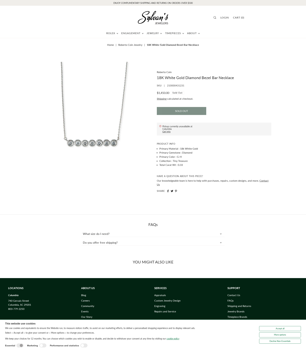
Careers (85, 300)
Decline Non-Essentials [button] (280, 341)
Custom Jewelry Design (167, 300)
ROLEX (111, 33)
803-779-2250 (16, 308)
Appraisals (160, 295)
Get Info (166, 131)
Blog (83, 295)
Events (85, 311)
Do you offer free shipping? (100, 242)
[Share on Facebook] (168, 191)
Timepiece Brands (237, 316)
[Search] (215, 17)
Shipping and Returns (239, 305)
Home (110, 44)
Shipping (162, 98)
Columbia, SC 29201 (19, 304)
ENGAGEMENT (131, 33)
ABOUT (192, 33)
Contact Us (233, 295)
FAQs (230, 300)
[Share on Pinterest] (176, 191)
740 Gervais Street (18, 300)
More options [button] (280, 334)
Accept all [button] (280, 328)
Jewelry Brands (235, 311)
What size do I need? (96, 234)
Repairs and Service (165, 311)
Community (87, 305)
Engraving (159, 305)
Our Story (86, 316)
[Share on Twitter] (172, 191)
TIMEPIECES (173, 33)
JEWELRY (153, 33)
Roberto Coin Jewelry (130, 44)
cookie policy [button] (173, 338)
